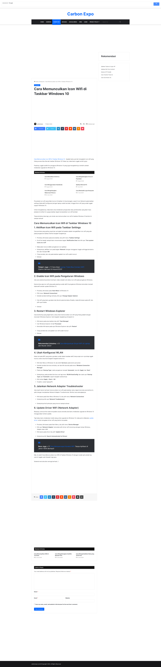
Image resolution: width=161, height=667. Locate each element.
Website (67, 598)
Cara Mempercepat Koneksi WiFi (62, 446)
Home (42, 22)
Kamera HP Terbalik (106, 72)
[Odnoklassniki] (78, 128)
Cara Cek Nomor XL (106, 77)
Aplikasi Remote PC (81, 184)
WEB (80, 22)
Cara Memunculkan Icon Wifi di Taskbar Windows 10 (49, 159)
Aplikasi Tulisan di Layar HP (108, 66)
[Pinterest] (66, 128)
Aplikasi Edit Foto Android (108, 69)
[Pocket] (82, 128)
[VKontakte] (74, 128)
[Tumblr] (62, 128)
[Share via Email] (77, 497)
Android (48, 22)
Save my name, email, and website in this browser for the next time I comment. (56, 604)
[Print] (81, 497)
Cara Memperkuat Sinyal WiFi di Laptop (75, 343)
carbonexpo (40, 124)
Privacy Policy (94, 22)
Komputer (56, 22)
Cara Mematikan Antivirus (52, 176)
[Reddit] (70, 128)
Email (36, 598)
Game (85, 22)
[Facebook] (41, 497)
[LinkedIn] (58, 128)
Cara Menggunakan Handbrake (53, 184)
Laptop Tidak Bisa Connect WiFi (72, 267)
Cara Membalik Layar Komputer (85, 190)
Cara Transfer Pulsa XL (107, 74)
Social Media (73, 22)
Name (36, 591)
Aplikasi (64, 22)
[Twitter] (45, 497)
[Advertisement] (80, 38)
